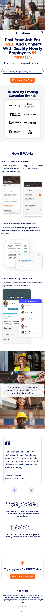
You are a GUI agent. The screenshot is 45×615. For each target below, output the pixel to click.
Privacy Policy (22, 606)
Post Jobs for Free (22, 80)
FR (42, 32)
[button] (14, 490)
